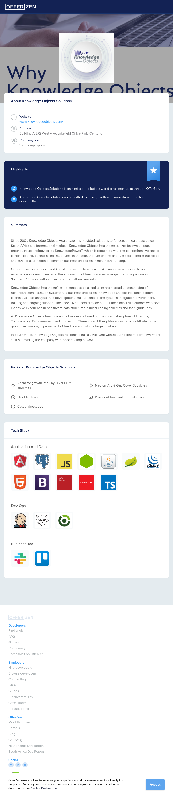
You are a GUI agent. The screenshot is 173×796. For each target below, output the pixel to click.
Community (17, 648)
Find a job (15, 630)
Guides (13, 642)
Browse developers (22, 673)
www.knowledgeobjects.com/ (41, 121)
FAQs (12, 685)
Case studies (17, 702)
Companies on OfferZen (26, 654)
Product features (20, 696)
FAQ (11, 636)
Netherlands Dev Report (26, 745)
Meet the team (19, 722)
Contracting (17, 679)
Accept (155, 784)
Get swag (15, 739)
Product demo (18, 708)
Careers (14, 728)
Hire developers (20, 667)
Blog (11, 733)
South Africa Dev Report (26, 751)
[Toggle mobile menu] (163, 7)
